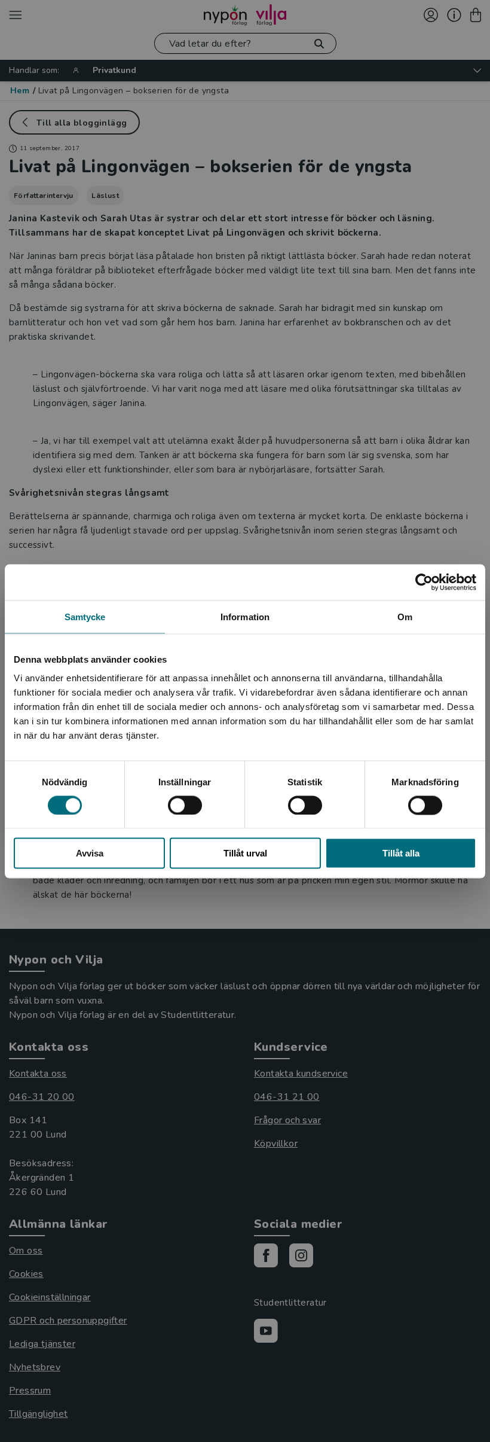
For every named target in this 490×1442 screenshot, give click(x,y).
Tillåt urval (245, 853)
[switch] (185, 805)
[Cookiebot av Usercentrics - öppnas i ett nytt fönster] (424, 582)
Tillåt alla (400, 853)
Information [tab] (245, 616)
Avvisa (89, 853)
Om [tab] (404, 616)
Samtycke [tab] (85, 616)
